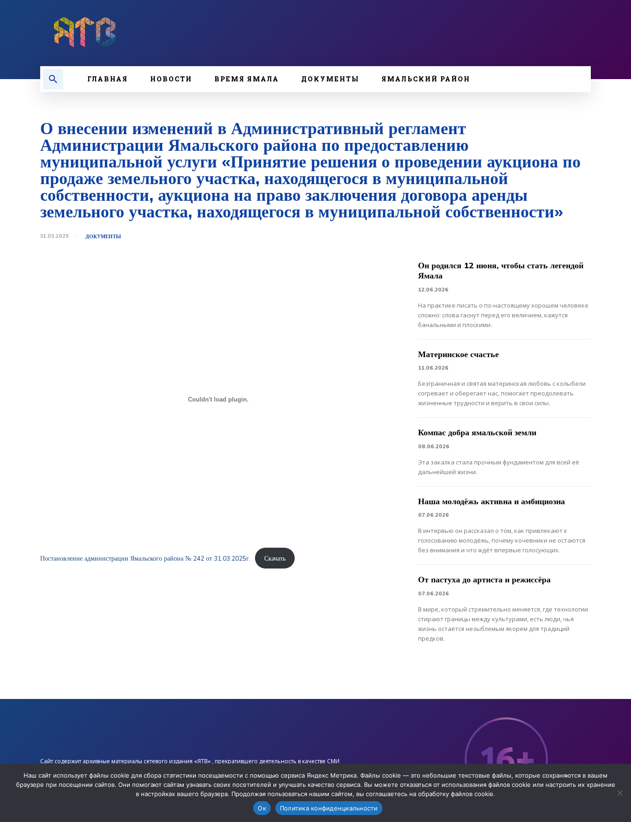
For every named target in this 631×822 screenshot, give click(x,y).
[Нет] (619, 792)
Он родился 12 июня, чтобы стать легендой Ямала (500, 270)
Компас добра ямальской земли (477, 432)
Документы (103, 236)
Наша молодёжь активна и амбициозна (491, 501)
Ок (262, 808)
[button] (53, 79)
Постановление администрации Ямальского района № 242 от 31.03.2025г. (145, 558)
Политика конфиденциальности (329, 808)
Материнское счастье (458, 354)
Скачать (274, 558)
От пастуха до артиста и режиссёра (484, 579)
